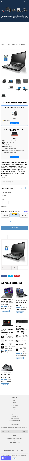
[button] (4, 306)
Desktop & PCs (14, 405)
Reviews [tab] (14, 267)
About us (14, 414)
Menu (4, 1)
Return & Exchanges (15, 442)
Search (14, 400)
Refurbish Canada (10, 455)
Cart (27, 1)
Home (2, 44)
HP (14, 409)
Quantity (3, 199)
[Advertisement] (14, 32)
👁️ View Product (14, 123)
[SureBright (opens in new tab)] (26, 211)
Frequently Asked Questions (14, 438)
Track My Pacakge (14, 444)
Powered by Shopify (21, 455)
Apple (14, 407)
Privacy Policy (14, 416)
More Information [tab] (6, 267)
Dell (15, 404)
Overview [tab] (4, 237)
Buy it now (14, 227)
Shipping (14, 440)
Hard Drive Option (6, 192)
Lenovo (14, 402)
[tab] (14, 252)
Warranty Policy (14, 422)
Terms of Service (14, 418)
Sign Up (25, 431)
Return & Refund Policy (14, 420)
